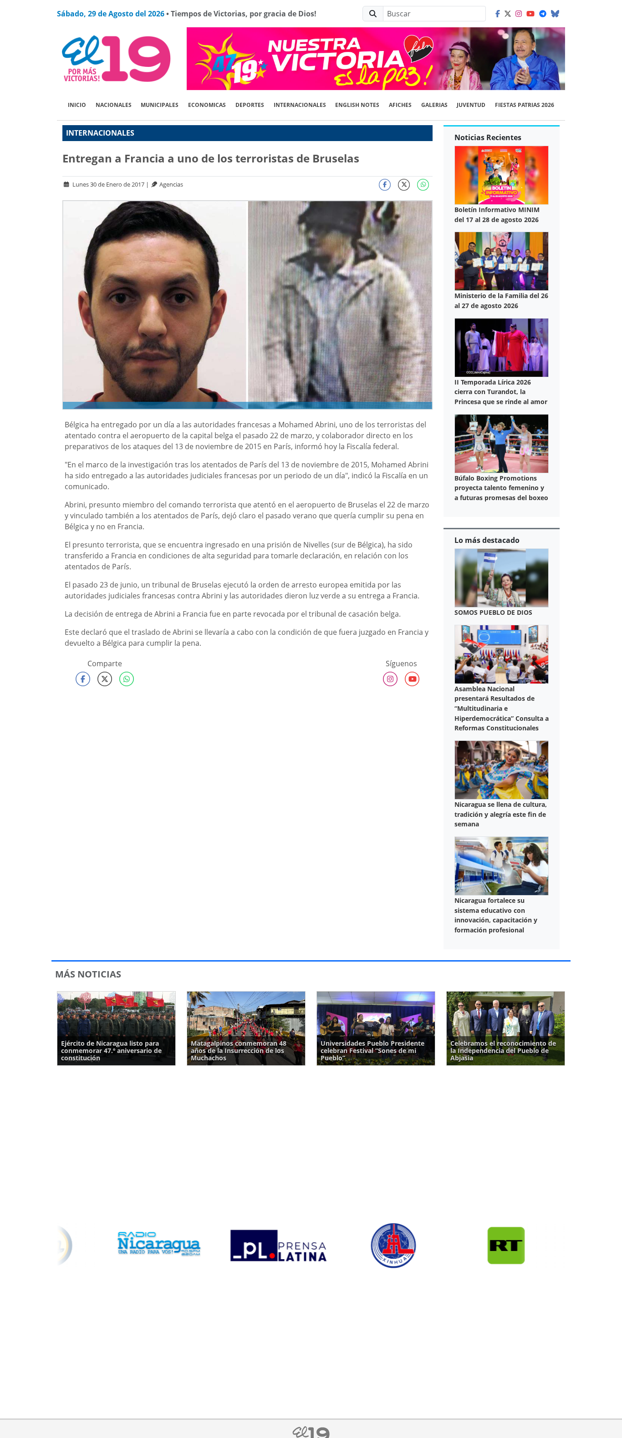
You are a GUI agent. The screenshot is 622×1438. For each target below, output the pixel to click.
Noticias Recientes (487, 137)
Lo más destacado (487, 540)
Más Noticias (88, 974)
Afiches (400, 105)
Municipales (159, 105)
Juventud (471, 105)
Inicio (77, 105)
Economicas (207, 105)
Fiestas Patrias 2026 (524, 105)
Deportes (249, 105)
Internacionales (300, 105)
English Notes (357, 105)
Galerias (434, 105)
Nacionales (114, 105)
